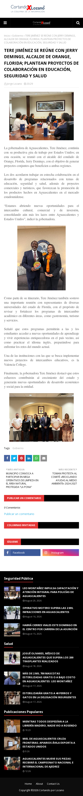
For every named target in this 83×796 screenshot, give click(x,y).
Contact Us (53, 783)
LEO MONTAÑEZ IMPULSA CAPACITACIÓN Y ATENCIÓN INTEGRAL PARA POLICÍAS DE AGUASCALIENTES (50, 592)
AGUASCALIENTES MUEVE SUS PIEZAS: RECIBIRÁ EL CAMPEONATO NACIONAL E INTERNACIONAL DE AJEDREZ (48, 762)
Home (28, 783)
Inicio (7, 35)
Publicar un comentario (19, 514)
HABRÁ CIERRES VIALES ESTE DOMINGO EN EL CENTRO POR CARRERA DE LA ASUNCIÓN (50, 627)
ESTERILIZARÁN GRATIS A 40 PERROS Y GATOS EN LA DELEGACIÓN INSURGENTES (49, 695)
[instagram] (61, 552)
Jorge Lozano (14, 83)
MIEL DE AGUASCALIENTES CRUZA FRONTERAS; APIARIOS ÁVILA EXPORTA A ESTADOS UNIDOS (49, 742)
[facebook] (22, 552)
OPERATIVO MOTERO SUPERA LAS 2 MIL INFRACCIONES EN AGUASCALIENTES (48, 610)
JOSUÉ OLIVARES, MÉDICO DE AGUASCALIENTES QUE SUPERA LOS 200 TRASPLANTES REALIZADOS (48, 657)
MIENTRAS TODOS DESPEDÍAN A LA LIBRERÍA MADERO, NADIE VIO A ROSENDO (50, 723)
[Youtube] (22, 561)
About (39, 783)
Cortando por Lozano (51, 790)
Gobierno (17, 35)
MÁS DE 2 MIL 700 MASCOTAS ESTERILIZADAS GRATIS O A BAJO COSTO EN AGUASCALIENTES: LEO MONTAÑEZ (49, 677)
